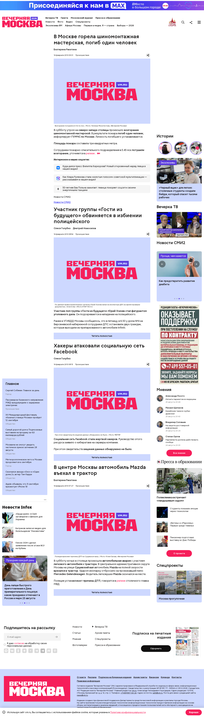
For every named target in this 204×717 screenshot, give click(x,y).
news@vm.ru (82, 695)
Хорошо (193, 712)
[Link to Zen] (24, 651)
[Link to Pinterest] (55, 651)
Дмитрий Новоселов (84, 228)
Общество (10, 424)
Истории (165, 136)
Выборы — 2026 (125, 25)
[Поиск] (183, 22)
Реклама (92, 677)
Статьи (76, 633)
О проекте (179, 553)
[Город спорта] (172, 22)
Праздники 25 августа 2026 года (24, 568)
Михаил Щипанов (174, 408)
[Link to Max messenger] (6, 651)
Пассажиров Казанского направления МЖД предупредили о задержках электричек (24, 402)
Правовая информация (88, 681)
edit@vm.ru (158, 693)
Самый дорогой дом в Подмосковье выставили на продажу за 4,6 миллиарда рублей (24, 432)
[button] (7, 568)
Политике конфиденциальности (128, 712)
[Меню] (199, 22)
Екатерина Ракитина (65, 49)
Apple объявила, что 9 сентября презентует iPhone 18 (22, 485)
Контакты (177, 677)
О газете (81, 677)
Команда (165, 677)
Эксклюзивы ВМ (54, 25)
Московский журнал (82, 18)
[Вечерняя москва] (37, 689)
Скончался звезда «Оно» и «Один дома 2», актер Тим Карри (22, 473)
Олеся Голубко (62, 228)
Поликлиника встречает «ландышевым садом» (171, 499)
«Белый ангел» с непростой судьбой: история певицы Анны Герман (165, 148)
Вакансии (154, 677)
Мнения (164, 390)
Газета (64, 18)
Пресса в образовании (107, 18)
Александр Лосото (175, 396)
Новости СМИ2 (62, 202)
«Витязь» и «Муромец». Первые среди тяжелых (182, 524)
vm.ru (134, 690)
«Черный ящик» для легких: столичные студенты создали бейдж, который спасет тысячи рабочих (179, 171)
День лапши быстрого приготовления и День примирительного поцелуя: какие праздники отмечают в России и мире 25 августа (22, 592)
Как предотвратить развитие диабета (179, 264)
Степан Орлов (173, 436)
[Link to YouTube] (30, 651)
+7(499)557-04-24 (129, 693)
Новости (50, 21)
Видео (69, 21)
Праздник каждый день (20, 560)
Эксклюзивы (168, 162)
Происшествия (12, 409)
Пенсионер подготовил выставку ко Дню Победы (183, 539)
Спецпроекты (82, 21)
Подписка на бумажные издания (114, 677)
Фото (60, 21)
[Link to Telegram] (36, 651)
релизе (90, 153)
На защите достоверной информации (177, 426)
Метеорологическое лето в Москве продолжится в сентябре (24, 461)
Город (8, 394)
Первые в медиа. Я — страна (99, 25)
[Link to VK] (12, 651)
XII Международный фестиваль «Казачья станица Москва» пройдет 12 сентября (24, 417)
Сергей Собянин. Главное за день (22, 390)
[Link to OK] (18, 651)
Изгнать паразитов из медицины (181, 399)
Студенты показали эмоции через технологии (184, 510)
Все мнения (179, 453)
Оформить (156, 648)
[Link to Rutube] (49, 651)
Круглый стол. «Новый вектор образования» (179, 224)
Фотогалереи (79, 645)
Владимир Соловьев (176, 422)
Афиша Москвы (73, 25)
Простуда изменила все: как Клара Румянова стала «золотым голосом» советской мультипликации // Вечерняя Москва (181, 148)
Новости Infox (17, 507)
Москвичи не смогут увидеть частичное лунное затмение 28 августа (21, 447)
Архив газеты (102, 633)
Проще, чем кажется (173, 256)
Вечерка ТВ (52, 18)
